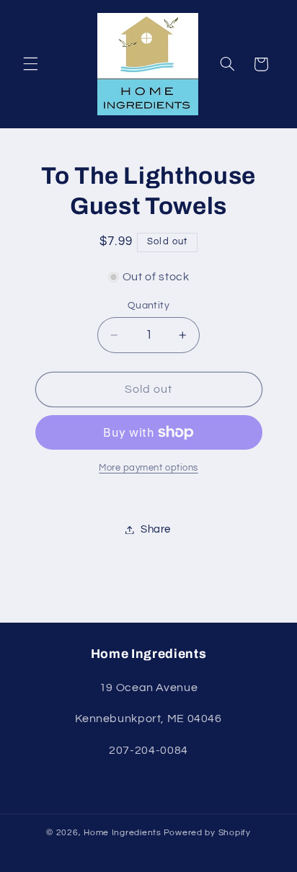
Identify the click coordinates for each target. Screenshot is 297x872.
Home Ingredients (122, 833)
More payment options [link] (148, 468)
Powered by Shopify (207, 833)
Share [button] (156, 529)
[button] (30, 64)
